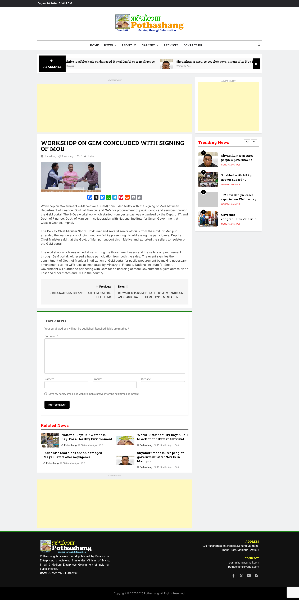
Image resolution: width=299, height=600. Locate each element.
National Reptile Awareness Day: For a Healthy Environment (86, 437)
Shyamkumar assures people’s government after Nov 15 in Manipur (204, 61)
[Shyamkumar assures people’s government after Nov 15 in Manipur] (147, 65)
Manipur (235, 164)
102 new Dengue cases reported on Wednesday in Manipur (238, 199)
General (225, 164)
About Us (129, 45)
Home (94, 45)
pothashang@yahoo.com (243, 566)
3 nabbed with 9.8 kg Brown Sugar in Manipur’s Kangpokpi (237, 179)
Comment (51, 336)
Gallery (148, 45)
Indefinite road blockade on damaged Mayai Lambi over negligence (88, 61)
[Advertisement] (114, 108)
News (108, 45)
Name (49, 379)
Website (146, 379)
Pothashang (50, 156)
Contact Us (193, 45)
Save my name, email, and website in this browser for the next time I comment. (93, 393)
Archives (171, 45)
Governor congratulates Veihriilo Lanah (238, 219)
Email (97, 379)
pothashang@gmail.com (244, 562)
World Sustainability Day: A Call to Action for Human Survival (162, 437)
